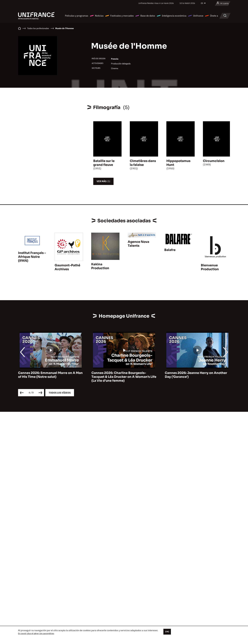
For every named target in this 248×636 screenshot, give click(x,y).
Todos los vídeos (60, 392)
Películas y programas (76, 15)
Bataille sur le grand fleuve (104, 163)
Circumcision (213, 161)
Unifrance (198, 15)
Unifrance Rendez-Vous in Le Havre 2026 (156, 3)
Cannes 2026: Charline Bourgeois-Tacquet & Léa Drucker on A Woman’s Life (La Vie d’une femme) (123, 377)
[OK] (167, 631)
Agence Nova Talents (138, 244)
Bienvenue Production (210, 267)
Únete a (214, 15)
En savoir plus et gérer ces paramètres (36, 633)
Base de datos (147, 15)
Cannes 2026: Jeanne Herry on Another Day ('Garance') (196, 375)
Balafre (170, 250)
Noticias (99, 15)
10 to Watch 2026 (187, 3)
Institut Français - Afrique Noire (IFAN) (32, 257)
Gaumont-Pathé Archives (67, 267)
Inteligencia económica (174, 15)
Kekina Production (100, 266)
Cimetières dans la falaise (143, 163)
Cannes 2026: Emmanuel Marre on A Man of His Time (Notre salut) (50, 375)
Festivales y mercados (122, 15)
